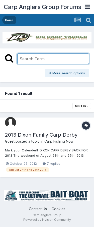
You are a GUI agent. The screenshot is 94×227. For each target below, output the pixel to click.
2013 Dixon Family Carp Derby (41, 135)
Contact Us (38, 209)
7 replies (53, 163)
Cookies (58, 209)
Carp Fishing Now (58, 141)
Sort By (81, 105)
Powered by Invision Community (47, 219)
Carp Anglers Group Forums (42, 7)
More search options (68, 73)
